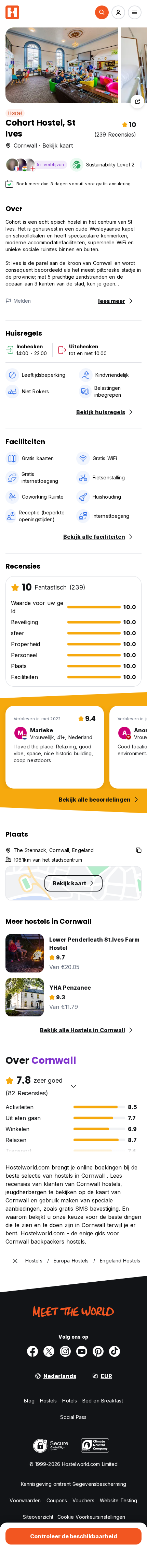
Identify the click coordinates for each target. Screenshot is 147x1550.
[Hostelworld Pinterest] (98, 1351)
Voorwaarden (25, 1500)
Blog (29, 1400)
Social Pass (73, 1417)
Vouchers (83, 1500)
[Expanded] (15, 1260)
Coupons (56, 1500)
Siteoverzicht (38, 1517)
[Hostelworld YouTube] (81, 1351)
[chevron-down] (73, 1086)
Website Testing (118, 1500)
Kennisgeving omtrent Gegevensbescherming (73, 1484)
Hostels (48, 1400)
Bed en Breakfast (102, 1400)
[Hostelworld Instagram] (65, 1351)
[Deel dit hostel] (137, 101)
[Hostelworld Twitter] (48, 1351)
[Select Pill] (102, 12)
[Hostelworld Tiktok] (114, 1351)
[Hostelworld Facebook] (32, 1351)
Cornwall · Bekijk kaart (43, 145)
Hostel (15, 113)
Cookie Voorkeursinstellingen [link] (91, 1517)
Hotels (69, 1400)
